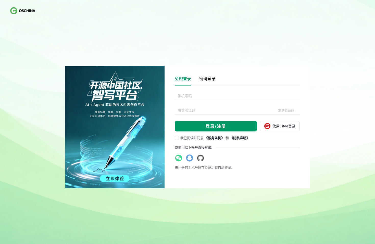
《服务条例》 (214, 138)
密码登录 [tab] (207, 78)
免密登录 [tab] (183, 78)
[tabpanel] (237, 112)
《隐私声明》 (240, 138)
